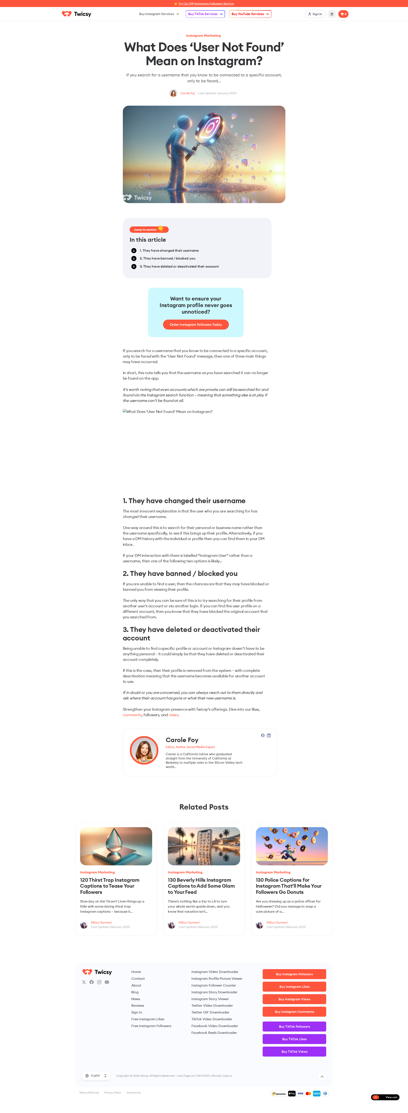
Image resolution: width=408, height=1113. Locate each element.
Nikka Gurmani (101, 922)
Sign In (136, 1012)
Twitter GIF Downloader (210, 1012)
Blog (135, 992)
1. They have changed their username (169, 250)
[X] (84, 982)
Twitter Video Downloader (212, 1005)
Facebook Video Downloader (214, 1026)
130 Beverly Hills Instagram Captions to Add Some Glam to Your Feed (201, 886)
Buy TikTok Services (202, 14)
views (173, 714)
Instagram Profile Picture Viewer (216, 978)
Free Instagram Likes (147, 1019)
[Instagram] (99, 982)
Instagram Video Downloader (214, 972)
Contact (138, 978)
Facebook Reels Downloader (214, 1032)
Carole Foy (187, 93)
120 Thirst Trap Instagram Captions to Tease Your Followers (109, 886)
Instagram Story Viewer (210, 999)
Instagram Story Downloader (214, 992)
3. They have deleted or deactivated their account (179, 266)
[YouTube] (107, 982)
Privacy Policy (112, 1092)
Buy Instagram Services (156, 14)
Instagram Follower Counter (213, 985)
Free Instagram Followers (151, 1026)
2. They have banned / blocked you (167, 258)
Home (136, 972)
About (136, 985)
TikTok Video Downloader (211, 1019)
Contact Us (134, 1092)
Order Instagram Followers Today (196, 324)
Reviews (137, 1005)
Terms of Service (89, 1092)
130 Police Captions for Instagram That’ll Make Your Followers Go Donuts (289, 886)
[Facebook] (91, 982)
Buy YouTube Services (248, 14)
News (135, 999)
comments (132, 714)
